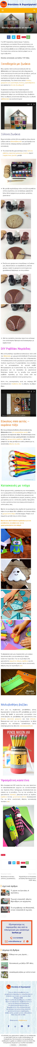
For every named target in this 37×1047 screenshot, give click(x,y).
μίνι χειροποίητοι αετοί (19, 432)
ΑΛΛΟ (2, 894)
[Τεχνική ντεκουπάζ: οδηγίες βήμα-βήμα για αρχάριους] (5, 901)
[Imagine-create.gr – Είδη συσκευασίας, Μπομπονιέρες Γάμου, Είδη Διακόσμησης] (18, 4)
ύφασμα (13, 794)
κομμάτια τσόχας (15, 661)
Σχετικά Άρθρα (10, 886)
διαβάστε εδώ (16, 384)
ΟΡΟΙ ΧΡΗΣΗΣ (22, 1045)
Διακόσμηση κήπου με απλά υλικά (22, 972)
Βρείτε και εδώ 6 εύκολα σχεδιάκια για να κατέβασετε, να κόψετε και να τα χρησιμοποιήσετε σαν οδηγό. (16, 523)
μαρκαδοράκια (30, 83)
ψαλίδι (14, 155)
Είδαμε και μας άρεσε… (18, 954)
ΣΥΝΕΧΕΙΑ (13, 1045)
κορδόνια (25, 661)
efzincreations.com (16, 141)
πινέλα (21, 83)
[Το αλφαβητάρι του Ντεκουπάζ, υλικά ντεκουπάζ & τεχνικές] (5, 910)
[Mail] (22, 1026)
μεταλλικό (16, 797)
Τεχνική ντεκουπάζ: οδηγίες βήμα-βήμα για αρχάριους (21, 900)
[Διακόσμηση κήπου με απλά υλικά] (4, 974)
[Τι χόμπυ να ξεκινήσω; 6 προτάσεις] (5, 892)
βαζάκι (3, 719)
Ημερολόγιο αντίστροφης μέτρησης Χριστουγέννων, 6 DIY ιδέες (27, 878)
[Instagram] (15, 1026)
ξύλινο (24, 797)
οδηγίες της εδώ (14, 444)
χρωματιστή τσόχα (9, 514)
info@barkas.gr (22, 1020)
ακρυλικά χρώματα (15, 153)
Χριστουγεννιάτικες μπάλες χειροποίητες (8, 877)
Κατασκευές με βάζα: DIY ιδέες (21, 963)
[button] (34, 10)
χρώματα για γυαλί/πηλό (9, 83)
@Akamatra (5, 99)
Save (24, 37)
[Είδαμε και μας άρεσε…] (4, 957)
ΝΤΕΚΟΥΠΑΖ (4, 903)
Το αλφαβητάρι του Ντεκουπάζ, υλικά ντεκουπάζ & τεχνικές (22, 908)
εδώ (21, 665)
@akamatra (7, 356)
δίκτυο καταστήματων (18, 1005)
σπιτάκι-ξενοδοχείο (17, 85)
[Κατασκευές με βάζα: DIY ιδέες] (4, 965)
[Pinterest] (28, 1026)
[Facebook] (8, 1026)
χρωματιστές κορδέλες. (15, 439)
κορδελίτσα (7, 155)
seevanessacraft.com (26, 726)
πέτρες (28, 80)
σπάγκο (32, 719)
